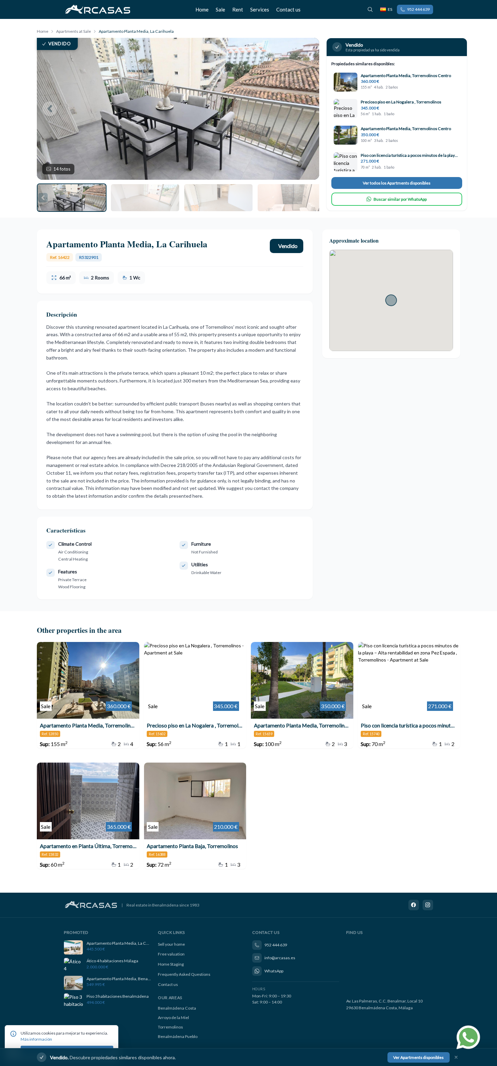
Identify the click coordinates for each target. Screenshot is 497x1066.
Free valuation (171, 954)
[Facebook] (413, 905)
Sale (220, 9)
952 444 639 (418, 9)
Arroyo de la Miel (173, 1017)
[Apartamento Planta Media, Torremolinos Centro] (88, 695)
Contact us (288, 9)
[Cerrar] (456, 1057)
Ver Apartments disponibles (418, 1057)
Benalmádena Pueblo (177, 1036)
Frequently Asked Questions (184, 974)
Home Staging (171, 964)
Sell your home (171, 944)
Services (259, 9)
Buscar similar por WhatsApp (400, 199)
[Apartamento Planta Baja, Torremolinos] (195, 816)
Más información (36, 1039)
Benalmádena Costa (177, 1008)
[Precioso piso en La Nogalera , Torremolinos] (195, 695)
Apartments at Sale (73, 31)
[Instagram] (428, 905)
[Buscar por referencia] (370, 9)
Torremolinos (170, 1027)
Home (202, 9)
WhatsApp (273, 970)
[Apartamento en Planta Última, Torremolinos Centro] (88, 816)
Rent (237, 9)
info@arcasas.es (279, 957)
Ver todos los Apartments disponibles (396, 182)
